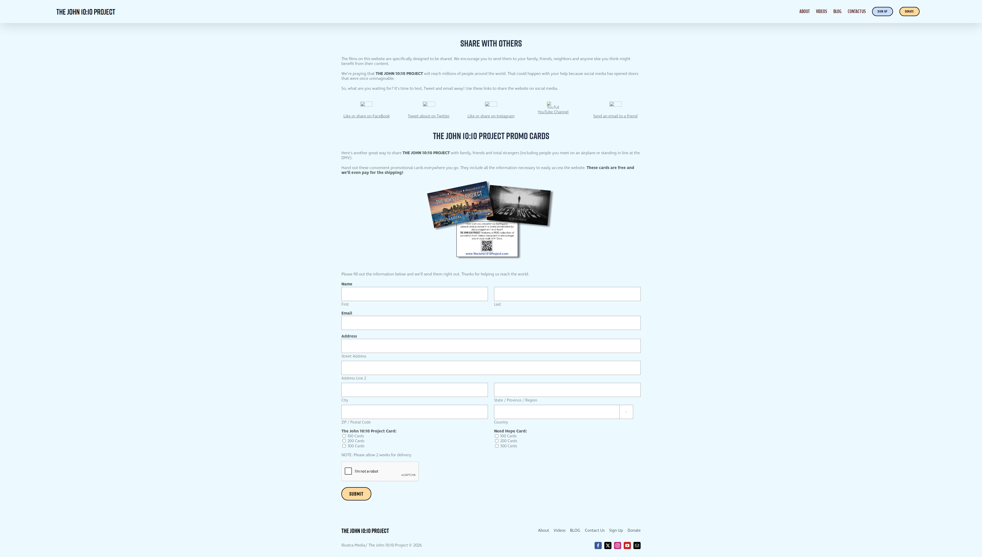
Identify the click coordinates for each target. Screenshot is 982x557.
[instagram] (617, 545)
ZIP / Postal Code (356, 422)
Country (501, 422)
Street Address (353, 356)
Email (346, 313)
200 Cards (356, 441)
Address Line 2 (353, 378)
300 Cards (356, 446)
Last (497, 304)
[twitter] (607, 545)
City (344, 400)
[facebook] (598, 545)
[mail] (637, 545)
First (345, 304)
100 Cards (356, 436)
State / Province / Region (515, 400)
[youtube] (627, 545)
